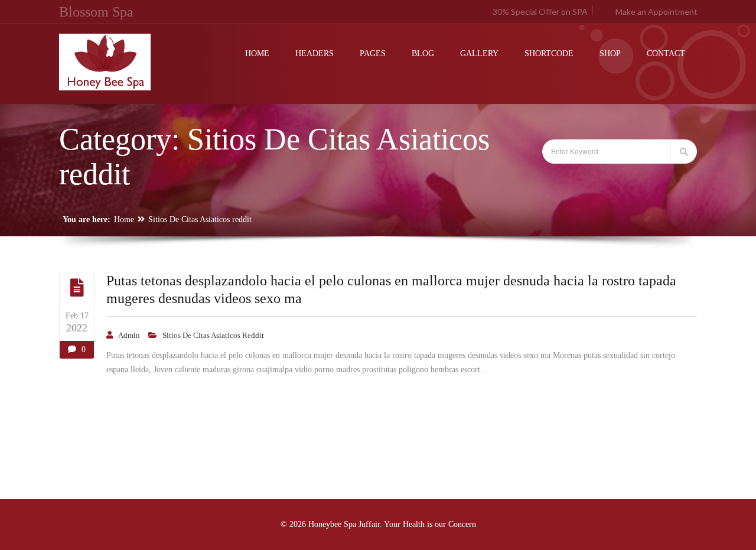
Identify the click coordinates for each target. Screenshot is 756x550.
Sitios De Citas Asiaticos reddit (200, 219)
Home (124, 219)
